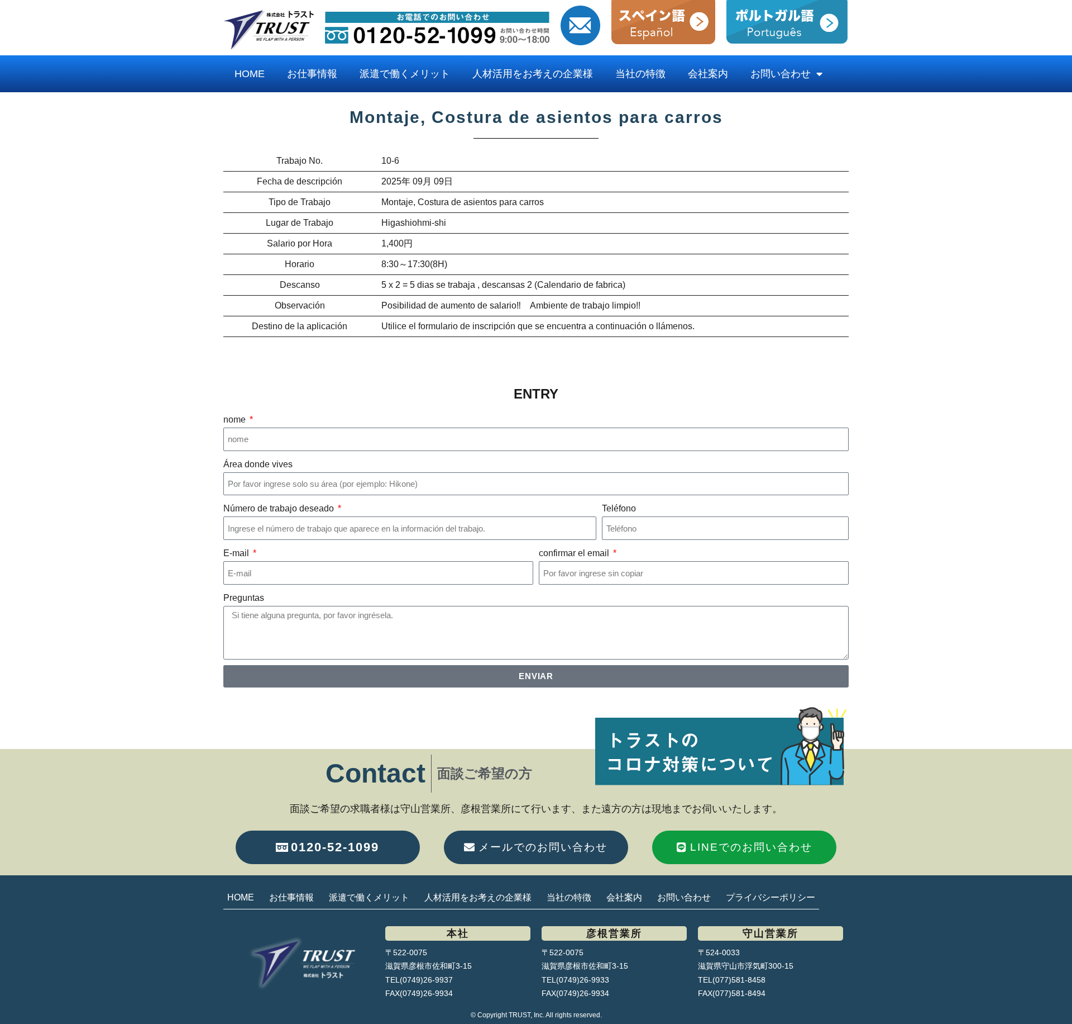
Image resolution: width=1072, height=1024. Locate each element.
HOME (249, 73)
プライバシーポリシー (770, 897)
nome (235, 419)
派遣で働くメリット (405, 73)
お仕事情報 (312, 73)
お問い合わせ (780, 73)
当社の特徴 (640, 73)
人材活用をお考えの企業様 (532, 73)
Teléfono (619, 508)
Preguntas (243, 598)
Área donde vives (258, 464)
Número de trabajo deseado (279, 508)
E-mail (237, 553)
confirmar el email (575, 553)
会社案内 (708, 73)
